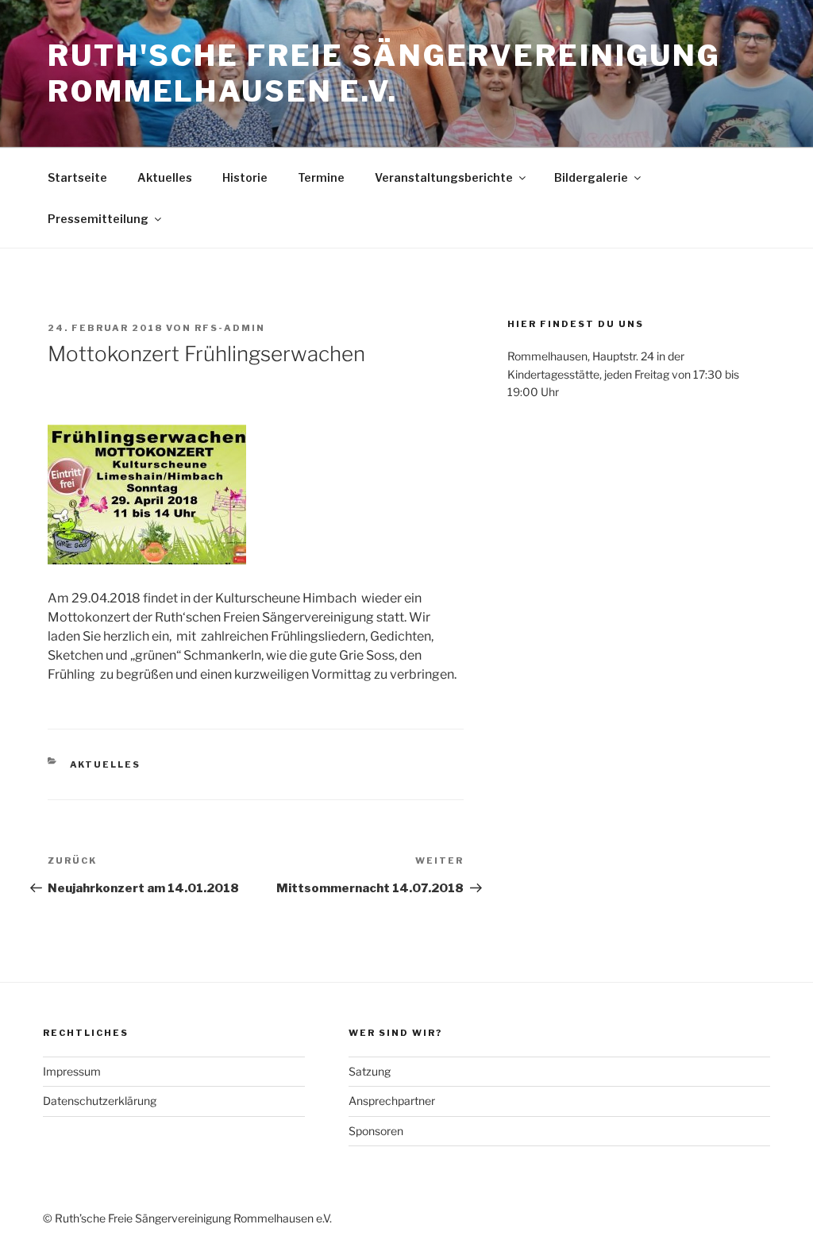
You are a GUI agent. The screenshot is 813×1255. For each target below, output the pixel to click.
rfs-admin (230, 327)
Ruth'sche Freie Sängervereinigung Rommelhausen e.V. (384, 73)
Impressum (72, 1071)
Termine (321, 177)
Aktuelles (164, 177)
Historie (245, 177)
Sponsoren (376, 1131)
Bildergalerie (591, 177)
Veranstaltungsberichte (444, 177)
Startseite (77, 177)
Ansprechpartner (392, 1100)
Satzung (370, 1071)
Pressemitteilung (98, 218)
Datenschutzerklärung (99, 1100)
